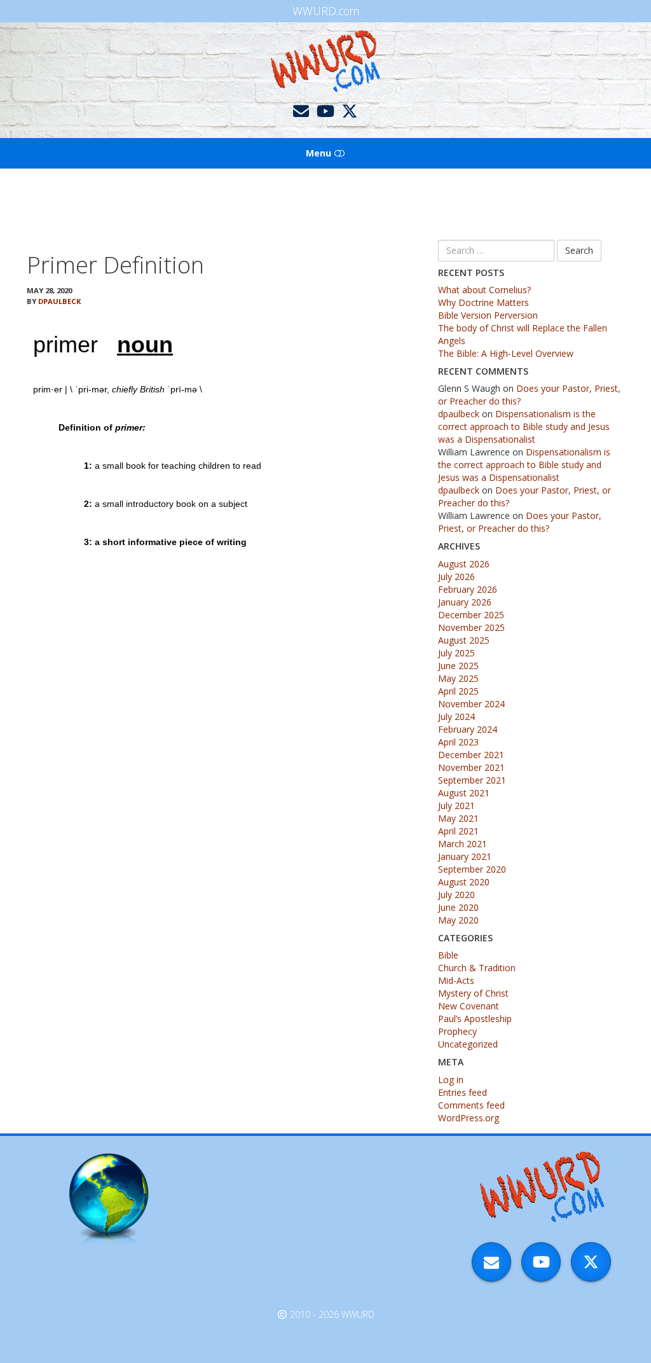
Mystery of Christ (473, 993)
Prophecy (457, 1031)
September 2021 (472, 780)
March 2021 (462, 844)
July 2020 (456, 895)
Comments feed (471, 1105)
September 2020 (472, 869)
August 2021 (464, 793)
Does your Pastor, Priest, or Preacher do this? (519, 521)
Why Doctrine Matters (483, 302)
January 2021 (464, 856)
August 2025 (464, 640)
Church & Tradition (477, 968)
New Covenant (468, 1006)
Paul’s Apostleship (475, 1019)
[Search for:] (496, 250)
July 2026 (456, 577)
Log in (450, 1080)
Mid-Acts (456, 980)
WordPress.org (468, 1118)
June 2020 (458, 907)
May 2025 (458, 678)
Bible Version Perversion (488, 315)
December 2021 (471, 755)
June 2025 (458, 666)
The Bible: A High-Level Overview (505, 353)
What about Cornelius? (484, 290)
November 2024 (471, 704)
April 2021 (458, 831)
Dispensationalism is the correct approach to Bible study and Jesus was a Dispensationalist (524, 426)
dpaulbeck (59, 301)
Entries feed (462, 1092)
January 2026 (464, 602)
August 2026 (464, 564)
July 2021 (456, 805)
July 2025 (456, 653)
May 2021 (458, 818)
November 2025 (471, 627)
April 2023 (458, 742)
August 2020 (464, 882)
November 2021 (471, 767)
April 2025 (458, 691)
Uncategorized (468, 1044)
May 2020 (458, 920)
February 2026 (467, 589)
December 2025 (471, 615)
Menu (320, 153)
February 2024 (467, 729)
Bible (448, 955)
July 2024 (456, 716)
